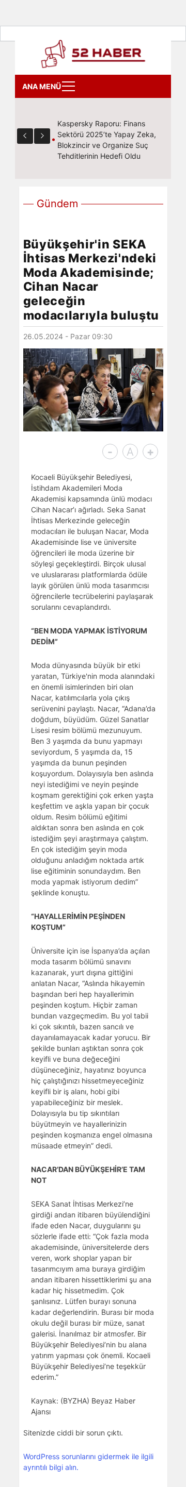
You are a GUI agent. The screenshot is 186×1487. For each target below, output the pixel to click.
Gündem (57, 203)
